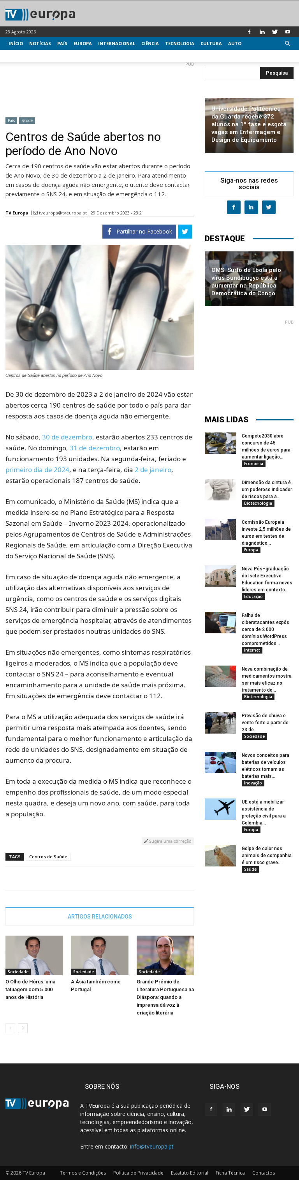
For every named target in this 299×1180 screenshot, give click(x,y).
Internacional (116, 43)
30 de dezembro (67, 436)
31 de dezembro (95, 447)
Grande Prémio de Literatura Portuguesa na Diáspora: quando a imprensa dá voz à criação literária (165, 997)
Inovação (253, 783)
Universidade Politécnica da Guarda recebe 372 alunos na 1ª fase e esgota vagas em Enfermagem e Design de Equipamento (249, 124)
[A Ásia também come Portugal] (99, 955)
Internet (252, 650)
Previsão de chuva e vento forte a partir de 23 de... (265, 722)
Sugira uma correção (170, 841)
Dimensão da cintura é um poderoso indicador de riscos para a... (267, 489)
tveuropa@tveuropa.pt (63, 213)
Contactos (263, 1173)
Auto (234, 43)
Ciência (150, 43)
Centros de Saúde (48, 856)
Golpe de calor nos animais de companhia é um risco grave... (267, 855)
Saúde (27, 120)
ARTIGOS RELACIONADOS (100, 916)
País (62, 43)
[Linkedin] (262, 31)
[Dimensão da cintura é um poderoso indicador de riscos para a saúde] (220, 489)
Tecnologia (179, 43)
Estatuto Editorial (189, 1173)
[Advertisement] (99, 86)
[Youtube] (288, 31)
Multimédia (23, 56)
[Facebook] (249, 31)
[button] (287, 43)
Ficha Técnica (230, 1173)
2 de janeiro (153, 469)
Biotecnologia (258, 503)
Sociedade (18, 971)
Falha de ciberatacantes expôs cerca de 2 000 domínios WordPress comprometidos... (265, 629)
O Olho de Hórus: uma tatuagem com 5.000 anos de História (30, 989)
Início (16, 43)
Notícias (40, 43)
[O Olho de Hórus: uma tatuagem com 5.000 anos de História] (34, 955)
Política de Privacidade (138, 1173)
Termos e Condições (83, 1173)
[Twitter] (275, 31)
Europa (83, 43)
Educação (253, 596)
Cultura (211, 43)
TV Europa (16, 213)
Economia (253, 463)
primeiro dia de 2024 (37, 469)
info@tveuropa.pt (152, 1146)
